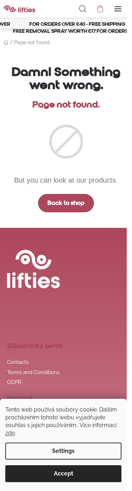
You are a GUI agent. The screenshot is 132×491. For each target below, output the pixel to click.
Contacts (18, 362)
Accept (63, 473)
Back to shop (66, 203)
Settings (63, 451)
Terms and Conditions (33, 372)
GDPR (14, 382)
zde (10, 433)
